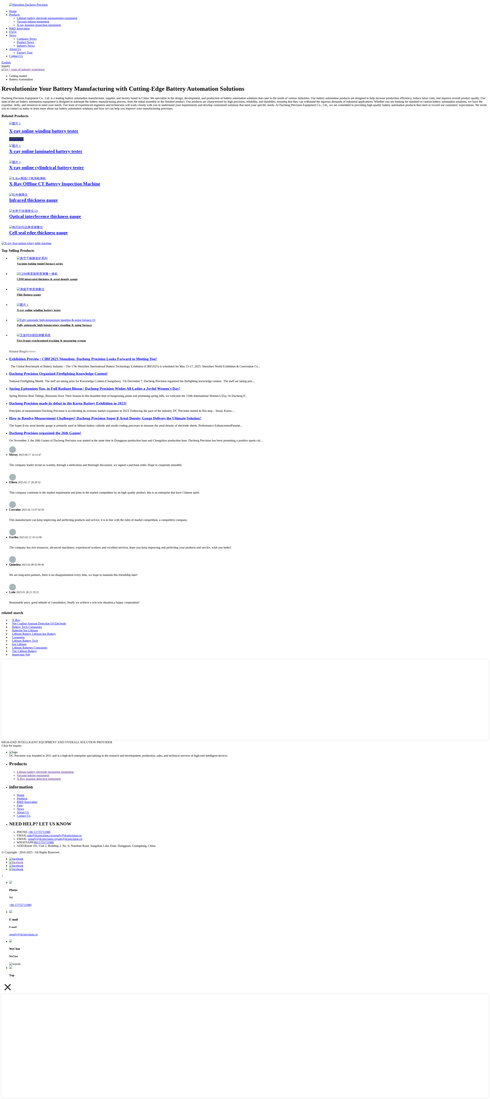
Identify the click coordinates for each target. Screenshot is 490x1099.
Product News (25, 42)
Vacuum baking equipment (33, 21)
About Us (15, 49)
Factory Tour (25, 52)
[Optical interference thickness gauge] (23, 211)
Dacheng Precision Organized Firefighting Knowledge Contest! (58, 374)
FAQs (12, 32)
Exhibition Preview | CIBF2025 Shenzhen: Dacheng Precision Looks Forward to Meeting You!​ (83, 359)
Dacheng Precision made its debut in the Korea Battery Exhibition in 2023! (68, 403)
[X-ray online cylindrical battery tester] (15, 162)
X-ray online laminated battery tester (45, 151)
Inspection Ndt (21, 654)
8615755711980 (44, 842)
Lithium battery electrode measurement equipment (47, 18)
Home (13, 11)
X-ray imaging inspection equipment (39, 25)
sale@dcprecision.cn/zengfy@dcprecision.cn (54, 835)
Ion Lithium (19, 644)
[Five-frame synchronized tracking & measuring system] (34, 335)
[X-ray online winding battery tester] (15, 123)
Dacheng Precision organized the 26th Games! (45, 433)
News (12, 35)
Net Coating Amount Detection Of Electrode (39, 623)
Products (14, 14)
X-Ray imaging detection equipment (39, 778)
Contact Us (16, 56)
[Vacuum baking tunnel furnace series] (32, 258)
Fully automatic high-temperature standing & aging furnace (54, 325)
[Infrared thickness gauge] (18, 194)
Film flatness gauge (29, 294)
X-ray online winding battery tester (43, 130)
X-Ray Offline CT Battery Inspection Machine (54, 183)
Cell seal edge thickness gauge (38, 232)
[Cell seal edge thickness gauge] (26, 227)
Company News (27, 38)
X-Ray (16, 620)
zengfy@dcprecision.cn (42, 839)
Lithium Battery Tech (25, 640)
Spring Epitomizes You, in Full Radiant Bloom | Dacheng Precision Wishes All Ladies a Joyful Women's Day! (94, 389)
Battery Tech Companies (27, 627)
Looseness (18, 637)
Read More (16, 139)
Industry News (26, 45)
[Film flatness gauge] (30, 289)
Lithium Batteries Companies (29, 647)
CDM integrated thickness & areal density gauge (47, 279)
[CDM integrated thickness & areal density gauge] (37, 273)
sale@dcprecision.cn (69, 839)
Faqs (20, 805)
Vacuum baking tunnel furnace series (40, 263)
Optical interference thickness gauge (45, 216)
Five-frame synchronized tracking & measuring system (51, 340)
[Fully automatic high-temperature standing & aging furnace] (56, 320)
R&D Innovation (19, 28)
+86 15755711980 (39, 832)
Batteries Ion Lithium (25, 630)
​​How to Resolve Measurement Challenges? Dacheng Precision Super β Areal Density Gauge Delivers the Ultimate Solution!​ (105, 418)
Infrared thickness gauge (33, 200)
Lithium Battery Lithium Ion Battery (34, 633)
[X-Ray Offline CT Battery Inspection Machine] (27, 178)
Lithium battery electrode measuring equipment (45, 772)
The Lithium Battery (24, 651)
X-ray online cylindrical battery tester (46, 167)
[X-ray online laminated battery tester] (15, 145)
